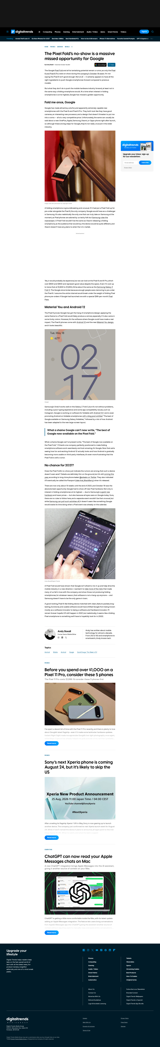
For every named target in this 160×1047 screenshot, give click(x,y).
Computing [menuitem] (47, 32)
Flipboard (114, 950)
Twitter (92, 950)
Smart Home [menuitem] (113, 32)
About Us (91, 989)
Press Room (124, 1022)
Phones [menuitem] (58, 32)
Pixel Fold (59, 70)
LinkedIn (110, 950)
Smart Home (92, 973)
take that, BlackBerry (84, 480)
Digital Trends (18, 34)
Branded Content (132, 993)
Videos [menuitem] (123, 32)
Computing (92, 962)
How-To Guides (131, 976)
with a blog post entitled (92, 416)
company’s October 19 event (92, 73)
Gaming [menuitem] (66, 32)
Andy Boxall (50, 65)
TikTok (101, 950)
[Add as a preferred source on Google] (100, 65)
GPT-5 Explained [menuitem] (142, 39)
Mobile (55, 652)
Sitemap (123, 1026)
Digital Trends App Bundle (134, 1003)
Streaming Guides (132, 969)
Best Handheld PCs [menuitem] (72, 39)
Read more (51, 743)
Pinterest (105, 950)
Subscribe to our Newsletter (135, 989)
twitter (66, 637)
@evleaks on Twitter (87, 477)
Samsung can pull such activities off (64, 501)
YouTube (97, 950)
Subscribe (145, 163)
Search (152, 31)
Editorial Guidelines (94, 1000)
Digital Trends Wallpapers (134, 996)
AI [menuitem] (39, 32)
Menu (7, 31)
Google (71, 652)
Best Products (131, 973)
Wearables (130, 962)
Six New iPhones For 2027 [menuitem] (41, 39)
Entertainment (93, 976)
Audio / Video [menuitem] (92, 32)
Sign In (144, 31)
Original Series (131, 980)
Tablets (128, 958)
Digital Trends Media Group (19, 1039)
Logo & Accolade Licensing (97, 1003)
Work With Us (87, 1022)
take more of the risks (94, 589)
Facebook (84, 950)
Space (128, 966)
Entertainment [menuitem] (78, 32)
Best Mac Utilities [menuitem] (58, 39)
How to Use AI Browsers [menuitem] (89, 39)
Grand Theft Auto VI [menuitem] (22, 39)
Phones (90, 958)
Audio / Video (93, 969)
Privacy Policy (128, 167)
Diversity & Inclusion (89, 1026)
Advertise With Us (94, 996)
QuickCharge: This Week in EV (87, 652)
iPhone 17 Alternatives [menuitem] (107, 39)
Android (47, 652)
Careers (85, 1018)
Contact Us (92, 993)
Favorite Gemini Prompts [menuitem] (126, 39)
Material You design (105, 322)
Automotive (92, 980)
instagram (58, 637)
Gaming (91, 966)
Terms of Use (86, 1030)
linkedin (62, 637)
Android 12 (81, 322)
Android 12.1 (99, 413)
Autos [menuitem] (102, 32)
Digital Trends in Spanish (134, 1000)
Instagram (88, 950)
